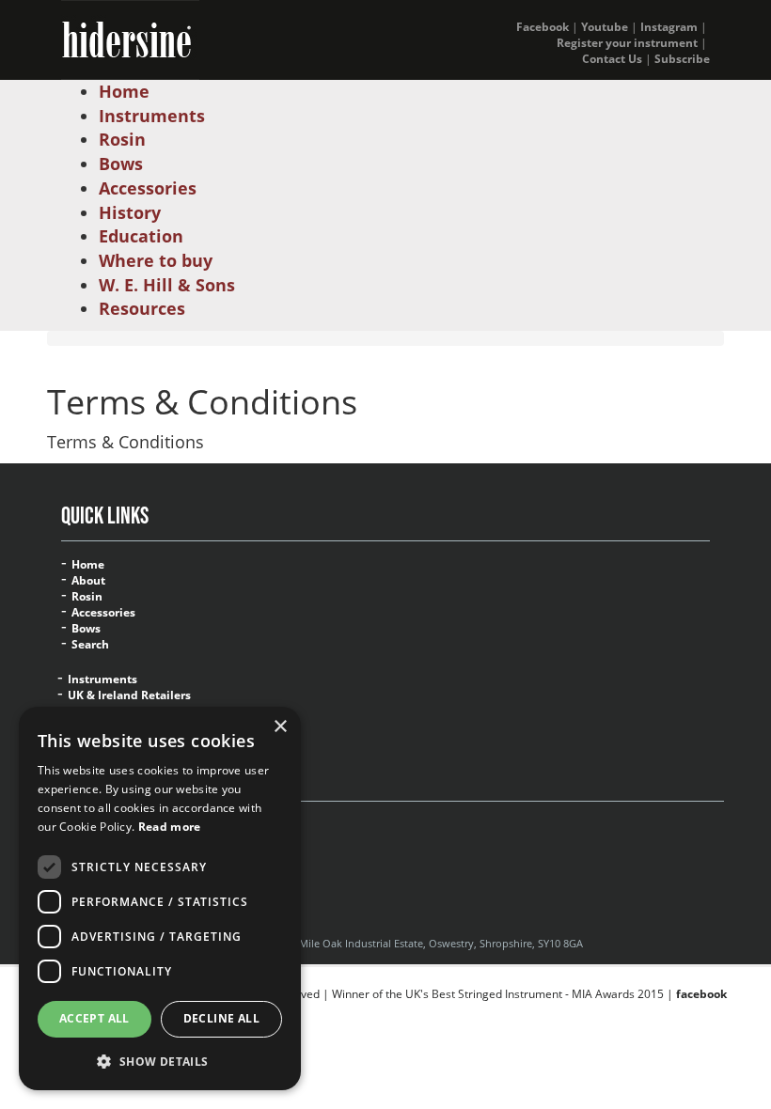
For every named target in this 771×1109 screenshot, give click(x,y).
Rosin (86, 596)
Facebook (542, 27)
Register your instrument (627, 43)
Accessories (103, 612)
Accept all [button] (94, 1018)
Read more (169, 827)
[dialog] (160, 898)
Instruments (102, 679)
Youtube (604, 27)
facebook (701, 994)
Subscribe (682, 59)
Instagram (669, 27)
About (88, 580)
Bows (86, 628)
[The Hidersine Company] (130, 37)
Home (87, 564)
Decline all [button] (221, 1018)
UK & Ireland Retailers (129, 695)
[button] (160, 1060)
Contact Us (612, 59)
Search (90, 644)
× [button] (280, 727)
